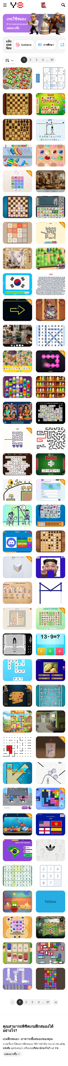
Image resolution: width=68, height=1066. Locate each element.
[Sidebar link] (5, 5)
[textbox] (9, 60)
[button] (13, 28)
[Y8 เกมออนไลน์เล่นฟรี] (17, 5)
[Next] (59, 42)
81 (52, 60)
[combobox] (9, 60)
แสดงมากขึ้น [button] (10, 1053)
